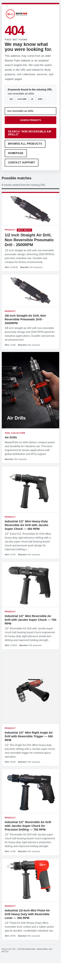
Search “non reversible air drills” (29, 133)
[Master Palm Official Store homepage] (16, 19)
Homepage (16, 153)
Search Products (30, 120)
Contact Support (21, 162)
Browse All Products (25, 143)
